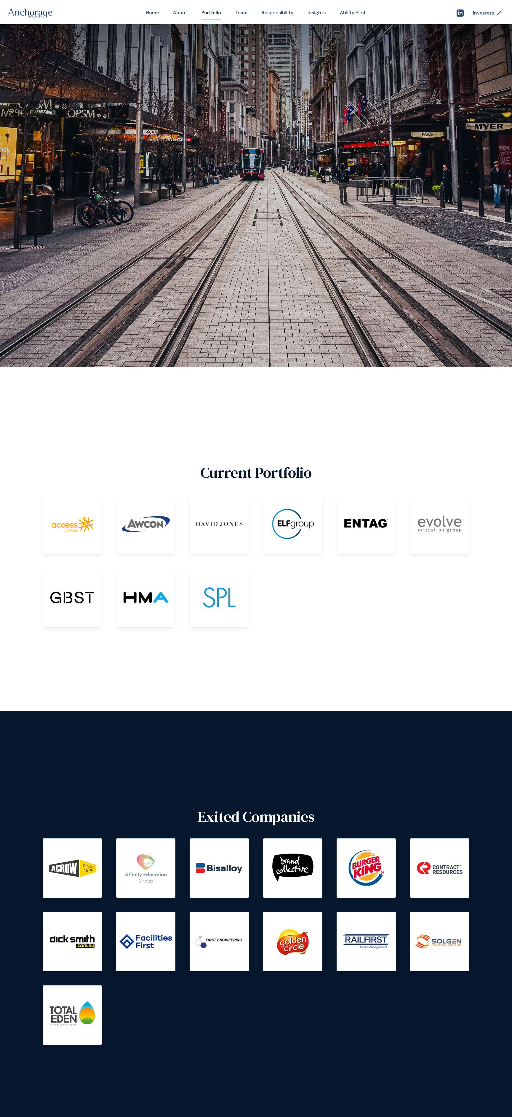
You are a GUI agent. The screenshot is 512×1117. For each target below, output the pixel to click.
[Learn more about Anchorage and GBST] (72, 597)
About (180, 12)
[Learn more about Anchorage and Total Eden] (72, 1015)
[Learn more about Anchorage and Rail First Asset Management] (366, 941)
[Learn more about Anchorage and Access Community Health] (72, 524)
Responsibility (277, 12)
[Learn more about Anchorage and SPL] (219, 597)
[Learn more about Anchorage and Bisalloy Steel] (219, 868)
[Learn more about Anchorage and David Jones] (219, 524)
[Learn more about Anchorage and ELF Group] (292, 524)
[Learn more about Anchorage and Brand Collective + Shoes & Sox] (292, 868)
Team (241, 12)
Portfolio (211, 12)
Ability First (353, 12)
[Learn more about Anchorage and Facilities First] (145, 941)
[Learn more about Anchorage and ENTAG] (366, 524)
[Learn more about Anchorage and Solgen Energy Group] (439, 941)
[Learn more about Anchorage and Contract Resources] (439, 868)
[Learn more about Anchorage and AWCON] (145, 524)
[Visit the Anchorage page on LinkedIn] (460, 13)
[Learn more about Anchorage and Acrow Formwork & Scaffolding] (72, 868)
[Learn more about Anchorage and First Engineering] (219, 941)
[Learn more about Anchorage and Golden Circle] (292, 941)
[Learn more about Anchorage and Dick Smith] (72, 941)
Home (152, 12)
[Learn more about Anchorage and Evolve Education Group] (439, 524)
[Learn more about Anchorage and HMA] (145, 597)
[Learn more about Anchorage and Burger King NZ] (366, 868)
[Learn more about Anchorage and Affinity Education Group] (145, 868)
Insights (317, 12)
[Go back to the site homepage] (31, 13)
